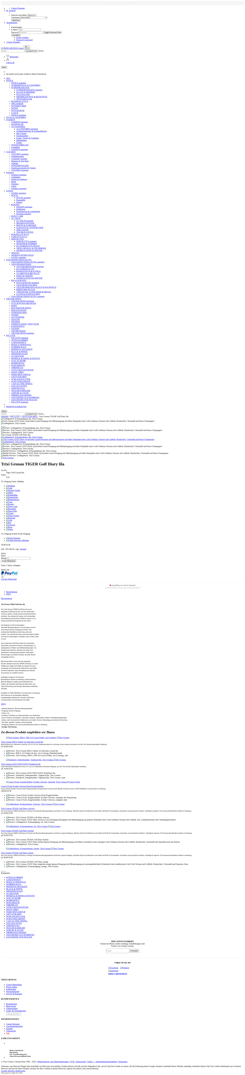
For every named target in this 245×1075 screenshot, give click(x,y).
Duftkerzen (20, 209)
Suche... (41, 51)
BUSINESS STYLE (19, 101)
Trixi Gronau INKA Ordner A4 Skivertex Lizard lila (22, 742)
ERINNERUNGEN (19, 354)
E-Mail (14, 30)
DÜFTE (14, 195)
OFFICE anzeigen (18, 83)
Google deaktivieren (13, 1071)
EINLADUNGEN (18, 310)
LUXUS (14, 113)
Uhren (13, 186)
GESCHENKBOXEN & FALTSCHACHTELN (36, 287)
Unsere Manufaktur (14, 985)
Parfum (19, 202)
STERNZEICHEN (19, 312)
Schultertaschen (17, 156)
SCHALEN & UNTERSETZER (29, 228)
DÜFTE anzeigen (23, 198)
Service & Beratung (14, 994)
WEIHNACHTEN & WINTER (29, 250)
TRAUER (15, 319)
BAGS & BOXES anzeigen (27, 283)
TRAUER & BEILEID (20, 390)
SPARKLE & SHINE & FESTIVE (25, 358)
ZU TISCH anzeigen (24, 221)
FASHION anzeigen (19, 122)
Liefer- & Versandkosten (16, 1011)
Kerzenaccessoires (23, 214)
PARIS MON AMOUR (20, 374)
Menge (4, 558)
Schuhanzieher (22, 136)
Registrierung (11, 1004)
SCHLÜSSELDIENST (20, 381)
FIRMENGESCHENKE (21, 395)
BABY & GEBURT (24, 276)
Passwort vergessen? (24, 40)
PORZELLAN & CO (20, 234)
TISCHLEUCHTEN (24, 232)
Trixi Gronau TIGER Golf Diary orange (17, 853)
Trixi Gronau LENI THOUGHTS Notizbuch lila (20, 764)
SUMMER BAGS (18, 347)
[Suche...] (31, 51)
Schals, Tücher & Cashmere (27, 138)
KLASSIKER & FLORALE (28, 246)
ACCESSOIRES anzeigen (27, 129)
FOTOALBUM (17, 110)
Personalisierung (12, 991)
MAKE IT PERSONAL (21, 345)
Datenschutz (81, 1062)
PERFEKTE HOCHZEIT (22, 349)
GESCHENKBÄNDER (21, 264)
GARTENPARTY (18, 342)
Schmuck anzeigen (18, 175)
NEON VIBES (17, 372)
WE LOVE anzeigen (19, 338)
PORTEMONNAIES (20, 166)
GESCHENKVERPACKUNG (19, 260)
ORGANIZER (17, 104)
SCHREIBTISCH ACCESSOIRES (25, 85)
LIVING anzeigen (18, 193)
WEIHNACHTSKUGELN (22, 255)
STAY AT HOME (18, 361)
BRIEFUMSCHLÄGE (25, 289)
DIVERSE (15, 322)
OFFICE (9, 81)
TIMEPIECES (17, 368)
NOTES (14, 108)
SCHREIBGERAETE (20, 87)
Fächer (19, 143)
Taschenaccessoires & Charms (23, 168)
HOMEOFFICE (17, 363)
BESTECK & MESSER (26, 225)
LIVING (9, 191)
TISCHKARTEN (18, 331)
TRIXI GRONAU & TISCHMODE (31, 248)
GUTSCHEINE (17, 317)
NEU (8, 78)
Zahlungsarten (12, 1008)
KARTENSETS (17, 326)
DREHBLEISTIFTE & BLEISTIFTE (31, 97)
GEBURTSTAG (18, 388)
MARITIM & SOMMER (26, 244)
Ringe (13, 182)
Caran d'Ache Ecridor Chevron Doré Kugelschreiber (22, 786)
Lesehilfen (15, 147)
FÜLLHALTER (23, 94)
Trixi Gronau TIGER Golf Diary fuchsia (17, 831)
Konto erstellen (22, 37)
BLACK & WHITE (19, 351)
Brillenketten (21, 140)
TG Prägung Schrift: (15, 534)
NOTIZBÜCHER (18, 106)
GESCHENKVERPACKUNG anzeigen (27, 262)
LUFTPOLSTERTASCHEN (28, 294)
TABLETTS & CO (19, 237)
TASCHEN (11, 152)
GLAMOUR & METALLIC (28, 273)
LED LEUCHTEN (19, 386)
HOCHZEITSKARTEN (21, 308)
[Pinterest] (125, 967)
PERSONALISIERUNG (16, 407)
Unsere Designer (18, 8)
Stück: (3, 553)
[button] (10, 61)
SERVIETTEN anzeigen (26, 241)
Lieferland (15, 17)
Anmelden (134, 951)
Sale (8, 1033)
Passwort (15, 32)
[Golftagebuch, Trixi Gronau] (13, 442)
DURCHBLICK (18, 365)
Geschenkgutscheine (14, 1026)
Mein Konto (11, 1006)
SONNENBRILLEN (20, 145)
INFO (8, 594)
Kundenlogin (11, 23)
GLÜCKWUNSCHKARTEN (23, 303)
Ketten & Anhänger (19, 179)
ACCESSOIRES (18, 126)
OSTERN (15, 329)
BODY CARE (17, 216)
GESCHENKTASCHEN (26, 285)
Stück (3, 556)
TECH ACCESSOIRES (16, 117)
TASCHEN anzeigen (19, 154)
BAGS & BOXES (18, 280)
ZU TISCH (16, 218)
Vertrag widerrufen (13, 1014)
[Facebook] (114, 967)
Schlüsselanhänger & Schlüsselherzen (31, 131)
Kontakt (9, 1029)
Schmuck (10, 172)
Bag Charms (21, 133)
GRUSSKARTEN (13, 299)
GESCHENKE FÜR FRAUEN (24, 400)
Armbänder (15, 177)
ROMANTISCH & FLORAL (28, 271)
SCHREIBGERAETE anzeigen (29, 90)
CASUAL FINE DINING (22, 384)
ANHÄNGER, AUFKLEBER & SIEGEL (33, 292)
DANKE (15, 315)
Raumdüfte (20, 200)
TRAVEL (15, 253)
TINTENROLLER (24, 99)
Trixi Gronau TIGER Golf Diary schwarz (18, 808)
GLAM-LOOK (17, 356)
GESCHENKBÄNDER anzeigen (30, 267)
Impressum (123, 1062)
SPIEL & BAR (22, 230)
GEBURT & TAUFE (20, 393)
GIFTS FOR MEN (19, 377)
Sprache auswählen (19, 15)
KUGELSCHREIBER (25, 92)
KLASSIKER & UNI (25, 269)
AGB (72, 1062)
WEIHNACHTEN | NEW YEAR (25, 324)
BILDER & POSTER (25, 223)
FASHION (10, 120)
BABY (14, 306)
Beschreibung (11, 592)
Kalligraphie (11, 989)
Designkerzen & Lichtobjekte (28, 211)
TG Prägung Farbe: (12, 481)
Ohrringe (15, 184)
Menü (4, 67)
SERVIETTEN (17, 239)
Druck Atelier (11, 987)
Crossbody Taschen (19, 159)
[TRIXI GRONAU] (12, 48)
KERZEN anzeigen (24, 207)
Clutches (14, 163)
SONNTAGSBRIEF (19, 340)
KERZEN (15, 205)
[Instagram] (114, 970)
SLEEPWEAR (17, 124)
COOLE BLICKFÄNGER (22, 370)
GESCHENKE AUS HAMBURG (25, 397)
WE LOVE (10, 335)
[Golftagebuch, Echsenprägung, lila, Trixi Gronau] (21, 437)
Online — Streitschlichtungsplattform (102, 1062)
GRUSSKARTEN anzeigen (22, 301)
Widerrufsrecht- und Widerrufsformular (53, 1062)
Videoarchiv (11, 1031)
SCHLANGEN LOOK (20, 379)
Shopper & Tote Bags (20, 161)
